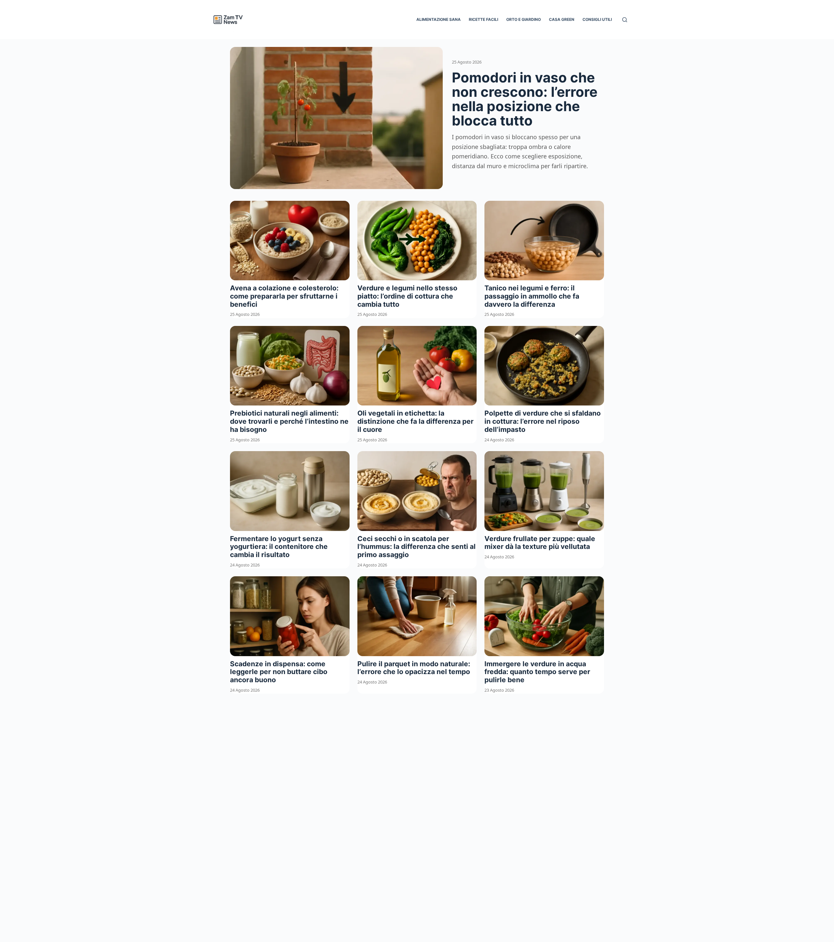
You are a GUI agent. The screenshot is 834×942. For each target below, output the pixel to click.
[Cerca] (624, 19)
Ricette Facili (483, 19)
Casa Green (561, 19)
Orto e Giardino (523, 19)
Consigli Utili (597, 19)
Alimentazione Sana (438, 19)
